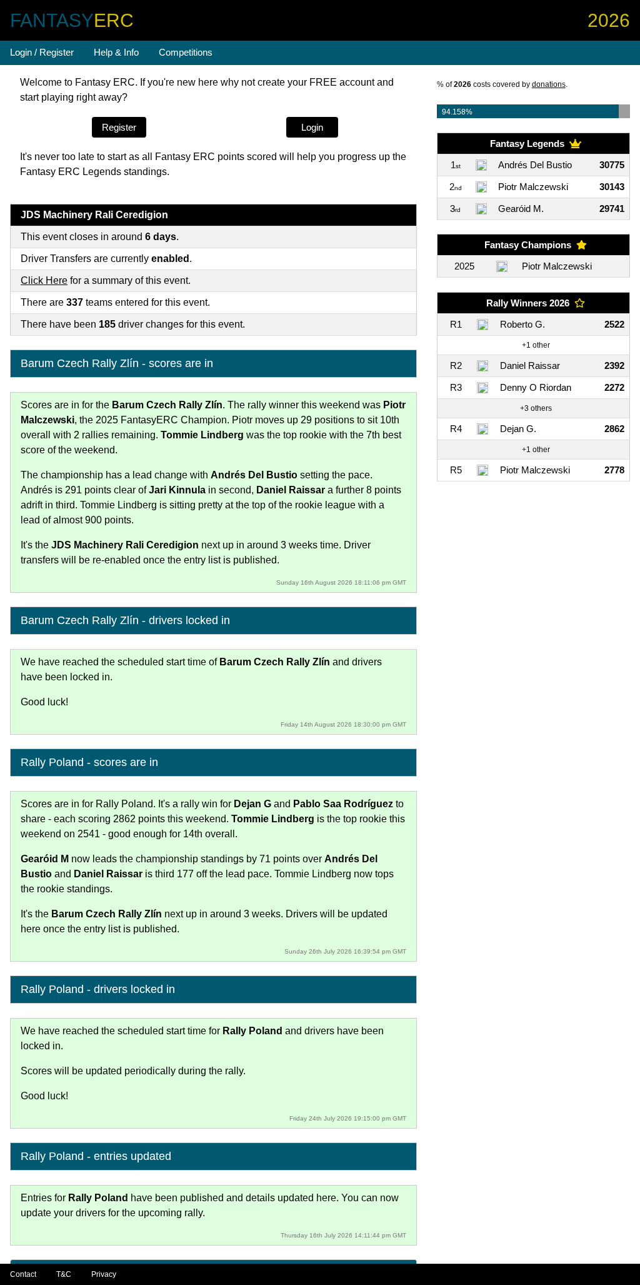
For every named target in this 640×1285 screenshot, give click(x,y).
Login (312, 127)
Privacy (103, 1274)
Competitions (185, 52)
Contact (23, 1274)
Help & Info (116, 52)
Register (119, 127)
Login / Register (42, 52)
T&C (63, 1274)
